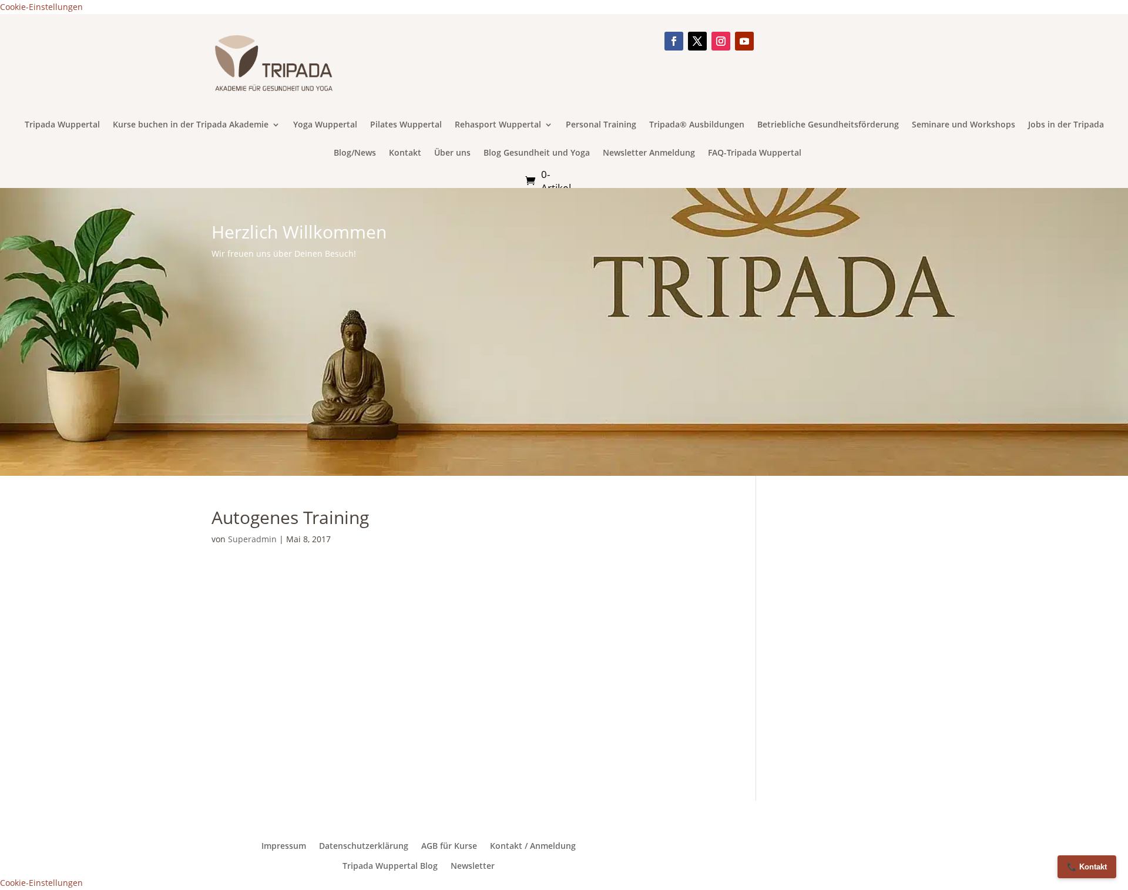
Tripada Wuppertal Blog (390, 866)
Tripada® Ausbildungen (696, 125)
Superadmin (252, 539)
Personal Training (601, 125)
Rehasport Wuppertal (498, 125)
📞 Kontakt (1087, 866)
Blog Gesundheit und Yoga (537, 153)
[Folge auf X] (697, 41)
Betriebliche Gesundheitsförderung (828, 125)
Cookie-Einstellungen (41, 6)
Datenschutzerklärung (363, 846)
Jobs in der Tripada (1066, 125)
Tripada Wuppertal (62, 125)
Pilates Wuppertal (406, 125)
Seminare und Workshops (963, 125)
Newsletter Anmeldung (649, 153)
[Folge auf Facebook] (673, 41)
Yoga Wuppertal (325, 125)
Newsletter (473, 866)
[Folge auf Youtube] (744, 41)
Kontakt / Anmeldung (533, 846)
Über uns (452, 153)
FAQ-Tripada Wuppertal (754, 153)
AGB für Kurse (449, 846)
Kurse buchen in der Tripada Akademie (190, 125)
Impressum (283, 846)
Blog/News (355, 153)
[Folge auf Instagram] (720, 41)
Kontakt (405, 153)
